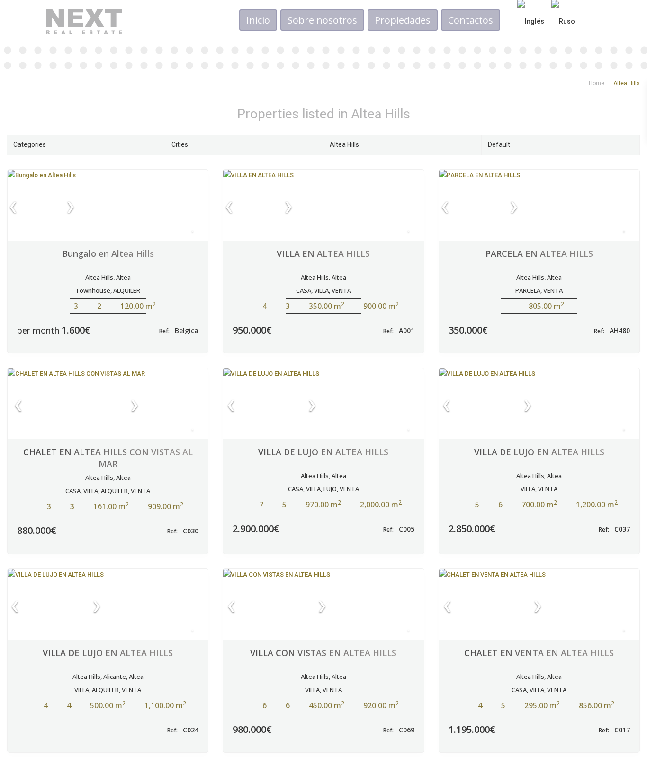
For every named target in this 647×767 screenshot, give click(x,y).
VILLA (321, 290)
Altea (123, 277)
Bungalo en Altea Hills (108, 253)
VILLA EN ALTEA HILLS (323, 253)
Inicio (258, 20)
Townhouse (92, 290)
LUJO (330, 489)
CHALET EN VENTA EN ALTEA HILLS (539, 653)
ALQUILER (126, 290)
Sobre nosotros (322, 20)
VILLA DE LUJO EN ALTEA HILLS (323, 452)
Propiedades (403, 20)
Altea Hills (344, 144)
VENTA (341, 290)
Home (596, 83)
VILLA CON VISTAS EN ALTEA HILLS (323, 653)
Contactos (470, 20)
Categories (29, 144)
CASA (303, 290)
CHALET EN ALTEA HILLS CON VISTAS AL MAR (108, 457)
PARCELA (527, 290)
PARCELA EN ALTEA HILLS (539, 253)
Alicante (114, 676)
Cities (179, 144)
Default (499, 144)
